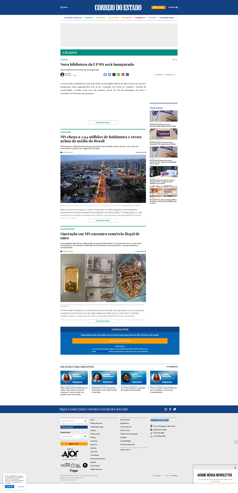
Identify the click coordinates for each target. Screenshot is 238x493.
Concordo (9, 486)
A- (176, 59)
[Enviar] (85, 436)
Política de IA (95, 434)
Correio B (140, 18)
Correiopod (94, 455)
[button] (140, 152)
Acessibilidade (125, 441)
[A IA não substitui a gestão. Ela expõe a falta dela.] (133, 378)
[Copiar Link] (127, 74)
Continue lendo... (103, 123)
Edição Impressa (96, 469)
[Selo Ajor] (74, 454)
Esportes (126, 18)
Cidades (89, 18)
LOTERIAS (155, 159)
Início (92, 420)
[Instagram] (123, 74)
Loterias (155, 178)
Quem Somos (125, 420)
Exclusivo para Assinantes (102, 386)
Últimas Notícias (72, 18)
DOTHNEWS (174, 475)
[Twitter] (174, 409)
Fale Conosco (125, 430)
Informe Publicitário (97, 458)
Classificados (167, 18)
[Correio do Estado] (164, 420)
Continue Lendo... (103, 220)
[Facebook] (105, 74)
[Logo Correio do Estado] (118, 7)
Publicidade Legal (96, 427)
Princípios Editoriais (127, 444)
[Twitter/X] (114, 74)
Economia (113, 18)
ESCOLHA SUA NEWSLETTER (120, 341)
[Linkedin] (109, 74)
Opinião (152, 18)
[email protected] (102, 351)
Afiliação (123, 437)
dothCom (158, 475)
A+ (174, 59)
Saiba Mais (21, 486)
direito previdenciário (71, 386)
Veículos (93, 448)
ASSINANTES (173, 367)
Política (100, 18)
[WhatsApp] (118, 74)
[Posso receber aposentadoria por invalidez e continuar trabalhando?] (164, 378)
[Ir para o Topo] (236, 442)
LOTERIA (155, 123)
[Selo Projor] (74, 468)
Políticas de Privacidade (129, 434)
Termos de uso (125, 427)
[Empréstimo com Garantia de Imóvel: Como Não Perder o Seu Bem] (104, 378)
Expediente (124, 423)
